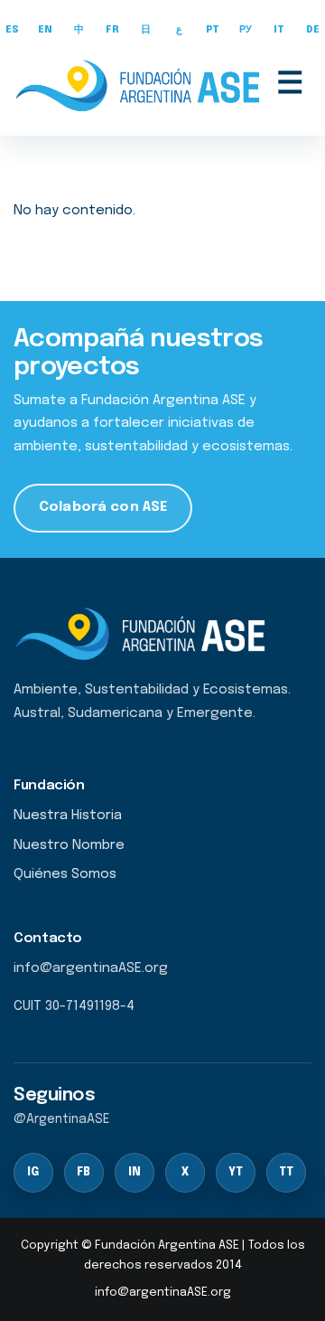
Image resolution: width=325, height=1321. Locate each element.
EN (45, 30)
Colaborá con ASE (103, 507)
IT (279, 30)
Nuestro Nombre (69, 845)
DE (313, 30)
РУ (246, 30)
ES (12, 30)
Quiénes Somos (65, 874)
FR (113, 30)
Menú (289, 85)
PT (213, 30)
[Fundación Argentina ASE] (141, 85)
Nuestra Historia (68, 815)
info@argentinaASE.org (163, 1292)
